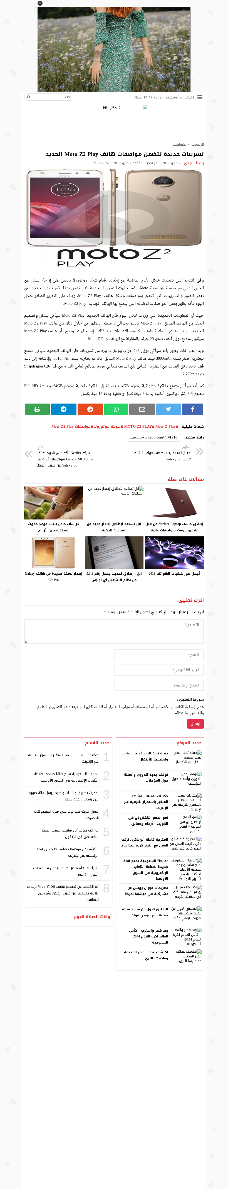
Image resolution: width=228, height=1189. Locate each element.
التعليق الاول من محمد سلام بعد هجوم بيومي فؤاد (145, 912)
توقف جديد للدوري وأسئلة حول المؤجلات (146, 778)
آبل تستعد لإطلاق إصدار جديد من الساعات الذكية (114, 527)
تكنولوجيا (179, 144)
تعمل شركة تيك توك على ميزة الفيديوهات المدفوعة (66, 814)
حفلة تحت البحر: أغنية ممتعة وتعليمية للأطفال (145, 756)
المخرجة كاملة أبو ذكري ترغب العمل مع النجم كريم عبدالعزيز (144, 842)
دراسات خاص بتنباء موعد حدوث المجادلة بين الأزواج (53, 527)
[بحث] (28, 97)
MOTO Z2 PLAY (138, 426)
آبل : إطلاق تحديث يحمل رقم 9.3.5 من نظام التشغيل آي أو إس (114, 577)
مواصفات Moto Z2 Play (71, 426)
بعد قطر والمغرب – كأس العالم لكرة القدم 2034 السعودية (148, 936)
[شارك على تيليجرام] (63, 409)
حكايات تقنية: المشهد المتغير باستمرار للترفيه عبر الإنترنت (146, 802)
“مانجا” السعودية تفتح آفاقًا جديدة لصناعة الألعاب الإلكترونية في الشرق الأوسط (145, 870)
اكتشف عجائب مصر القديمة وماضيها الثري (146, 955)
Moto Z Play (165, 426)
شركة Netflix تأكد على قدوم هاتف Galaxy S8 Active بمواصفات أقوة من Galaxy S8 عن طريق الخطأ (65, 456)
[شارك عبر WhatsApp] (116, 409)
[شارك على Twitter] (168, 409)
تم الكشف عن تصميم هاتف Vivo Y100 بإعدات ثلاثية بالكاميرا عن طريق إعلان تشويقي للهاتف (62, 893)
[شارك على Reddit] (90, 409)
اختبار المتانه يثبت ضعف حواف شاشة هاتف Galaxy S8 (162, 453)
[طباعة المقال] (37, 409)
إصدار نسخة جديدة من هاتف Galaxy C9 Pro (53, 577)
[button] (40, 3)
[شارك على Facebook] (193, 409)
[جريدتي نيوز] (114, 121)
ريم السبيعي (194, 162)
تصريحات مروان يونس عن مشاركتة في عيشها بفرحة (146, 891)
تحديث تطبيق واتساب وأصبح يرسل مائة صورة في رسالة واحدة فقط (64, 796)
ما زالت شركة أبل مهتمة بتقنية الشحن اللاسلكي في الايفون (70, 833)
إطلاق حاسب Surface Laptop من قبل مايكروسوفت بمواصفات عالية (174, 527)
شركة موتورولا (107, 426)
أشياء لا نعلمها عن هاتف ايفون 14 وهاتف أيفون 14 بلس (65, 871)
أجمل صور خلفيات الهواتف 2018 (174, 574)
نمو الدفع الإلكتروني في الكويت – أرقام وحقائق (148, 821)
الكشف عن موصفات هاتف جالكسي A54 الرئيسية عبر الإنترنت (67, 852)
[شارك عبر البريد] (142, 409)
